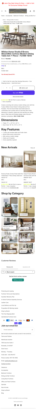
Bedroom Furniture (19, 15)
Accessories (9, 15)
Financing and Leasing (7, 291)
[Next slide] (33, 169)
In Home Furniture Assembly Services (11, 299)
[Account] (30, 11)
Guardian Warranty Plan (7, 296)
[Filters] (3, 272)
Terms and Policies (6, 336)
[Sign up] (32, 329)
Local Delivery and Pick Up (8, 305)
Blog (2, 393)
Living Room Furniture (7, 378)
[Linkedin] (15, 405)
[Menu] (2, 11)
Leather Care (4, 302)
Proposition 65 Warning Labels (9, 308)
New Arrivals (4, 387)
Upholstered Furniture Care (8, 316)
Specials (3, 384)
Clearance (4, 367)
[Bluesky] (18, 405)
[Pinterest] (21, 405)
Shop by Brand (5, 311)
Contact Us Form (5, 363)
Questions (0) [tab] (26, 267)
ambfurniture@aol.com (11, 360)
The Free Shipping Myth (8, 314)
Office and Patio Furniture (8, 381)
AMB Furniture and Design (21, 398)
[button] (5, 100)
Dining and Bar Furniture (12, 19)
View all (32, 148)
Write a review (18, 280)
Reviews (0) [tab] (10, 267)
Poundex (8, 58)
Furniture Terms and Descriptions (10, 294)
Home (2, 15)
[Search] (5, 11)
